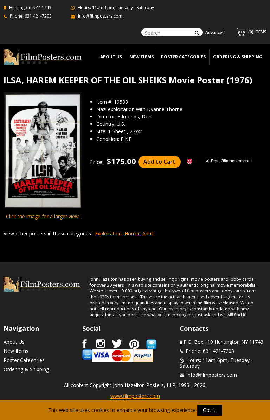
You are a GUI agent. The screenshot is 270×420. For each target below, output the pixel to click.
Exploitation (108, 233)
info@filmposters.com (100, 16)
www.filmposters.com (135, 396)
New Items (141, 57)
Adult (148, 233)
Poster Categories (183, 57)
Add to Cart (159, 162)
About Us (14, 341)
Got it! (210, 410)
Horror (132, 233)
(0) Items (256, 32)
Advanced (215, 32)
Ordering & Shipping (237, 57)
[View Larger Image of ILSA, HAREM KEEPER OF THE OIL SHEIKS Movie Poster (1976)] (43, 151)
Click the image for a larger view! (43, 216)
